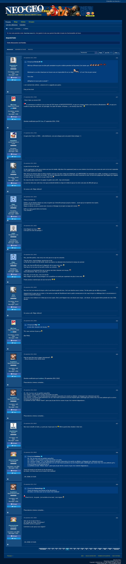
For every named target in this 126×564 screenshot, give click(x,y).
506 (105, 549)
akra (13, 171)
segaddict (13, 140)
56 (95, 549)
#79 (117, 163)
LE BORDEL (18, 28)
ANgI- (13, 204)
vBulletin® (112, 561)
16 (91, 549)
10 (82, 549)
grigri (13, 233)
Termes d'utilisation (104, 555)
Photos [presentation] (30, 49)
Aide (82, 555)
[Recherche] (96, 52)
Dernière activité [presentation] (20, 49)
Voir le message (41, 61)
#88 (117, 452)
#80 (117, 197)
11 (86, 549)
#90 (117, 518)
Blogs (16, 22)
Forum (11, 28)
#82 (117, 254)
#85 (117, 354)
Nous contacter (91, 555)
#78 (117, 133)
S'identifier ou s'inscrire (113, 1)
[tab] (10, 49)
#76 (117, 58)
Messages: (12, 75)
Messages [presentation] (10, 49)
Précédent (43, 549)
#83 (117, 287)
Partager (14, 77)
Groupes (31, 22)
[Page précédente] (110, 53)
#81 (117, 226)
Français (9, 556)
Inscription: (11, 72)
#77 (117, 97)
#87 (117, 423)
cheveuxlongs (13, 460)
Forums (8, 22)
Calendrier (22, 25)
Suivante (116, 549)
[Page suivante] (112, 53)
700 (110, 549)
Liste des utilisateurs (12, 25)
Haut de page (116, 555)
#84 (117, 321)
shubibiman (13, 431)
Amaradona (13, 65)
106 (100, 549)
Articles (23, 22)
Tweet (14, 80)
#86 (117, 390)
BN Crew (13, 104)
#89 (117, 484)
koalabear (13, 362)
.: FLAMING (25, 28)
